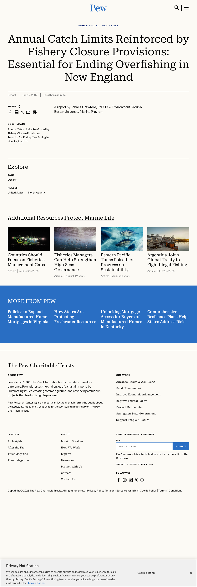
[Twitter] (136, 480)
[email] (28, 112)
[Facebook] (118, 480)
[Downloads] (186, 102)
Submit (181, 446)
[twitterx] (22, 112)
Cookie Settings (147, 572)
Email (118, 440)
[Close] (191, 573)
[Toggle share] (177, 102)
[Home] (41, 365)
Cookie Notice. (36, 583)
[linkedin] (16, 112)
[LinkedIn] (131, 480)
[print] (34, 112)
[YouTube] (142, 480)
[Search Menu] (177, 8)
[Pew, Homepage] (98, 8)
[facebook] (10, 112)
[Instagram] (124, 480)
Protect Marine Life (89, 218)
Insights (13, 434)
